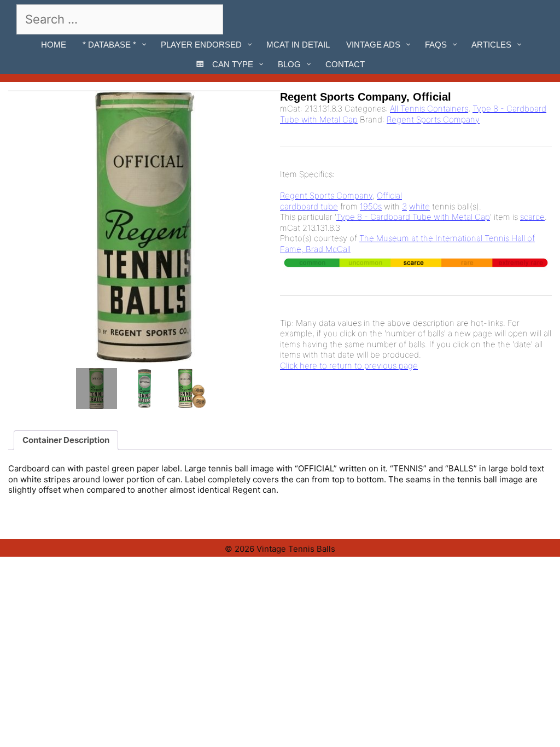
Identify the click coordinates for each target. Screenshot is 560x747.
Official (389, 195)
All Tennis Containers (429, 108)
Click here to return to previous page (349, 365)
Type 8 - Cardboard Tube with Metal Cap (413, 217)
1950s (371, 206)
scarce (532, 217)
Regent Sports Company (433, 119)
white (419, 206)
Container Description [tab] (65, 440)
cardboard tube (309, 206)
